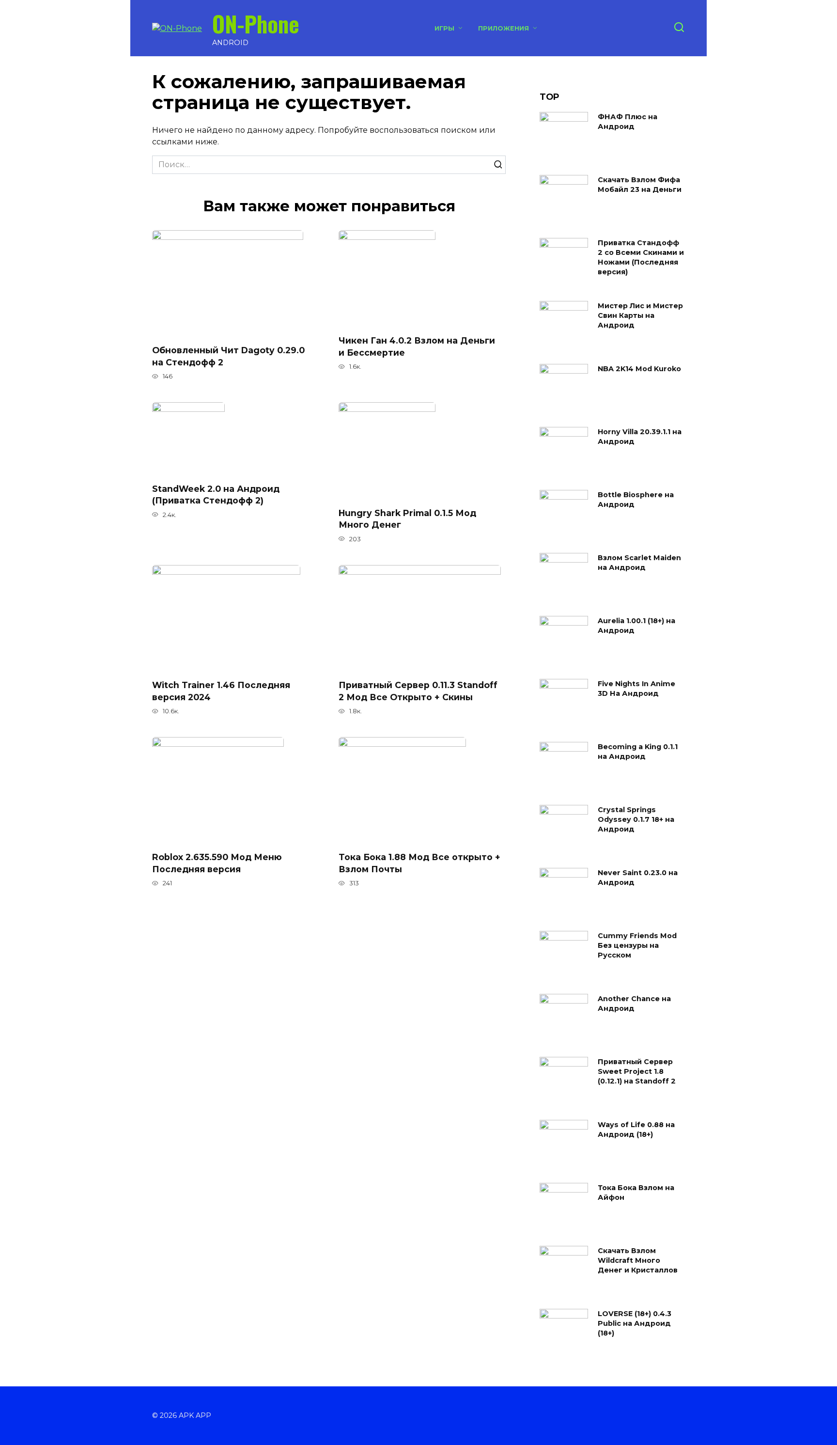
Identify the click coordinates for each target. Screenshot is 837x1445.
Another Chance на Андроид (634, 1003)
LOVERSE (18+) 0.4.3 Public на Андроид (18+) (634, 1323)
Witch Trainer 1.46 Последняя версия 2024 (221, 691)
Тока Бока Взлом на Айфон (636, 1192)
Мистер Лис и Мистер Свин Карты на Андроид (640, 315)
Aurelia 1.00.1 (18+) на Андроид (636, 625)
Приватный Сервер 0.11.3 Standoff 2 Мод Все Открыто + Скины (418, 691)
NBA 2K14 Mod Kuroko (639, 368)
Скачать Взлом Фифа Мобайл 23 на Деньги (640, 184)
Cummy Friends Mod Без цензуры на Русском (637, 945)
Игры (444, 28)
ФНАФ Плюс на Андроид (627, 121)
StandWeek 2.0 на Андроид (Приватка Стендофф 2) (215, 494)
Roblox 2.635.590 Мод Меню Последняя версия (217, 863)
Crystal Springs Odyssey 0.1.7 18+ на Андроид (636, 819)
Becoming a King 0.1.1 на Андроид (638, 751)
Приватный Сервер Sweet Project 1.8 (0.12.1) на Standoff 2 (637, 1071)
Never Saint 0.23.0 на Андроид (638, 877)
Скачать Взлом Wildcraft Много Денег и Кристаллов (638, 1260)
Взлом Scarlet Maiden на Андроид (639, 562)
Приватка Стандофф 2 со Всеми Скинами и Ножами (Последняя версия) (641, 257)
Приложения (503, 28)
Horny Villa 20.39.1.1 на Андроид (640, 436)
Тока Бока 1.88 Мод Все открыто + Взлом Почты (419, 863)
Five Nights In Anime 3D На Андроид (636, 688)
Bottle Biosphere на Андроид (636, 499)
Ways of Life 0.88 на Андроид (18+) (636, 1129)
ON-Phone (255, 23)
